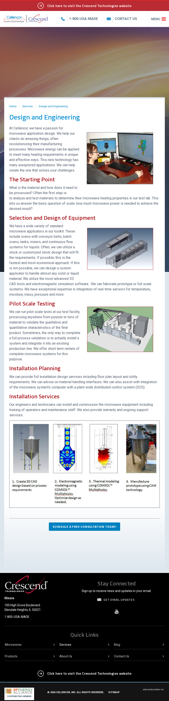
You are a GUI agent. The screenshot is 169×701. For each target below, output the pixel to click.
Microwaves (13, 644)
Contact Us (121, 656)
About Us (65, 656)
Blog (117, 644)
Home (13, 106)
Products (11, 656)
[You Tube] (116, 611)
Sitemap (114, 692)
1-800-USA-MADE (16, 617)
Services (27, 106)
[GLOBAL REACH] (150, 692)
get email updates (118, 599)
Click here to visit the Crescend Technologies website (89, 6)
